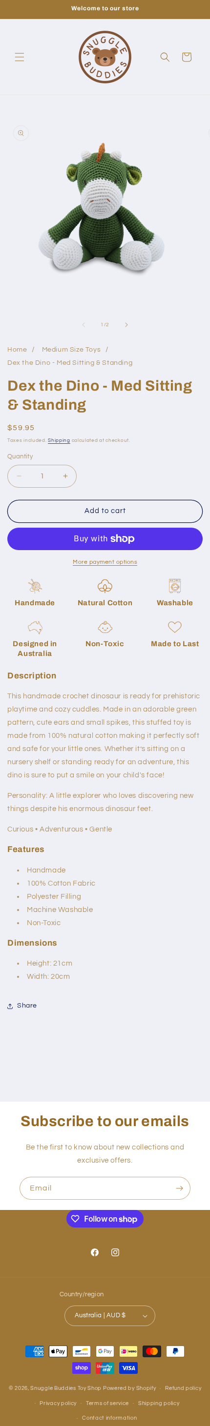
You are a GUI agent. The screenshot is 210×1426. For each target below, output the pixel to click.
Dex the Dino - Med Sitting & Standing (69, 362)
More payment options (105, 562)
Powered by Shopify (129, 1388)
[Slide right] (126, 325)
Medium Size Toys (71, 349)
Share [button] (27, 1005)
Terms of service (107, 1403)
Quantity (20, 456)
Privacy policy (58, 1403)
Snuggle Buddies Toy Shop (66, 1388)
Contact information (109, 1418)
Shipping (59, 440)
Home (17, 349)
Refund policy (183, 1388)
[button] (19, 57)
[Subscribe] (179, 1188)
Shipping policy (159, 1403)
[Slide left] (83, 325)
